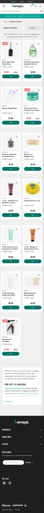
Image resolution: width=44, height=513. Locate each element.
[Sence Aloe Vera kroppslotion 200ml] (32, 96)
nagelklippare (22, 394)
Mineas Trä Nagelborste (29, 155)
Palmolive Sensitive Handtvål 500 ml (31, 63)
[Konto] (39, 6)
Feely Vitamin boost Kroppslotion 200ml (10, 248)
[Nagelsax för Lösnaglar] (10, 327)
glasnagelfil (34, 394)
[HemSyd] (22, 422)
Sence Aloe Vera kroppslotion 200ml (31, 109)
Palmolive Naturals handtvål (14, 388)
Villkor (5, 444)
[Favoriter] (35, 6)
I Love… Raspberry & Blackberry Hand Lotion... (10, 202)
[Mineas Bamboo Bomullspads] (32, 281)
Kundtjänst (7, 437)
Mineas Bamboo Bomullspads (30, 294)
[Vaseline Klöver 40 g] (32, 188)
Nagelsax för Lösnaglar (7, 340)
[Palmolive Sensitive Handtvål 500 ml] (32, 50)
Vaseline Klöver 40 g (32, 201)
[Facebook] (4, 483)
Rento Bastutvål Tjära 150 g (8, 63)
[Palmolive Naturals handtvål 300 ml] (10, 142)
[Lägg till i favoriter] (16, 44)
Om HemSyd (6, 430)
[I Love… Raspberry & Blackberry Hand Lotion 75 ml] (10, 188)
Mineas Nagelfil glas (9, 108)
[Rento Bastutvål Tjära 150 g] (10, 50)
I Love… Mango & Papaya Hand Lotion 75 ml (31, 248)
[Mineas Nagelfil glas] (10, 96)
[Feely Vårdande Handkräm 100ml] (10, 281)
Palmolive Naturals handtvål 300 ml (9, 155)
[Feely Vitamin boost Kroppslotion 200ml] (10, 235)
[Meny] (4, 6)
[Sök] (41, 11)
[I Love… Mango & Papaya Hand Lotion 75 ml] (32, 235)
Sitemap (17, 510)
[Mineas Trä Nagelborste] (32, 142)
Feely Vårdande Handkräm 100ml (8, 294)
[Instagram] (10, 483)
